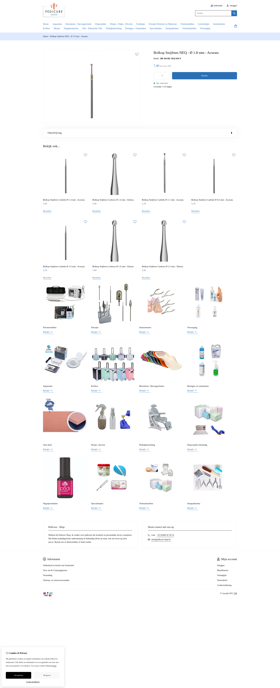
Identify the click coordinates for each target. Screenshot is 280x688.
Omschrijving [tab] (55, 132)
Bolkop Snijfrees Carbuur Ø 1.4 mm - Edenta (113, 200)
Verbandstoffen (189, 28)
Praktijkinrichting (114, 28)
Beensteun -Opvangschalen (151, 386)
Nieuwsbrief (222, 580)
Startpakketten (172, 28)
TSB (235, 593)
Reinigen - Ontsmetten (135, 28)
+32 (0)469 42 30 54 (165, 535)
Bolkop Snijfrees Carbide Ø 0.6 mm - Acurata (212, 200)
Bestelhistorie (222, 570)
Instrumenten (219, 24)
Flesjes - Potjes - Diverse (121, 24)
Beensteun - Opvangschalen (78, 24)
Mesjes (57, 28)
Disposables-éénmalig (197, 445)
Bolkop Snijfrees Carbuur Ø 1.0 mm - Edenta (113, 266)
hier (54, 666)
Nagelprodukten (50, 503)
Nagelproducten (71, 28)
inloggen (233, 6)
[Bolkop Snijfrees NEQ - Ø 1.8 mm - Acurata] (91, 122)
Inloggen (220, 565)
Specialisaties (156, 28)
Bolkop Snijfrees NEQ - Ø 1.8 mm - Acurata (69, 36)
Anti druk (47, 445)
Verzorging (205, 28)
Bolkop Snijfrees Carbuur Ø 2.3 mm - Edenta (162, 266)
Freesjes (94, 327)
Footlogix (140, 24)
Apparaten (57, 24)
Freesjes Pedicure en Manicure (163, 24)
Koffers (46, 28)
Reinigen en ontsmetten (198, 386)
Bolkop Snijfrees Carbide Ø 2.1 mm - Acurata (162, 200)
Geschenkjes (203, 24)
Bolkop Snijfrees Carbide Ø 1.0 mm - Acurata (64, 266)
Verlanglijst (221, 575)
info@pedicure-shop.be (161, 539)
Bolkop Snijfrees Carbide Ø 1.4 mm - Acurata (64, 200)
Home (46, 24)
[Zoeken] (234, 13)
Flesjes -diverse (98, 445)
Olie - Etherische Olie (92, 28)
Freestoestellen (187, 24)
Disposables (100, 24)
